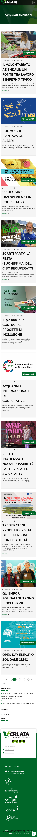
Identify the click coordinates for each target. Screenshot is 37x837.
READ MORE (4, 90)
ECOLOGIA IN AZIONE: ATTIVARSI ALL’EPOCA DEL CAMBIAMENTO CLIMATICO (19, 701)
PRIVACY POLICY (12, 835)
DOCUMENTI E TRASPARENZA (22, 835)
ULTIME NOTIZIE (19, 60)
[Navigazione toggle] (34, 2)
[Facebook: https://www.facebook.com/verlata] (13, 741)
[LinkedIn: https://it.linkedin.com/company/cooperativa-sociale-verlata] (20, 741)
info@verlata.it (9, 750)
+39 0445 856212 (10, 747)
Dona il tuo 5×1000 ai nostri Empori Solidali (12, 696)
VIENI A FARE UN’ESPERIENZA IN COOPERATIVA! (17, 197)
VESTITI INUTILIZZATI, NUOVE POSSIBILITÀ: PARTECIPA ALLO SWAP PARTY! (18, 464)
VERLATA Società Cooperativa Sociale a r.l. (21, 830)
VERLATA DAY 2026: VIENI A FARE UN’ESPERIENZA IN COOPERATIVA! (17, 694)
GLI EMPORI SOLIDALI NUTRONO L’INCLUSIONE (18, 598)
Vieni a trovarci (9, 753)
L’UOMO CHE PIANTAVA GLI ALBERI (13, 136)
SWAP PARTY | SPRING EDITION (9, 698)
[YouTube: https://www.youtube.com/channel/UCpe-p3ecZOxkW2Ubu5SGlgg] (23, 741)
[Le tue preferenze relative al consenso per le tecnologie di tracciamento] (34, 834)
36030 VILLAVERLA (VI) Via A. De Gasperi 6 (14, 832)
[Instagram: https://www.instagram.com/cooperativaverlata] (16, 741)
